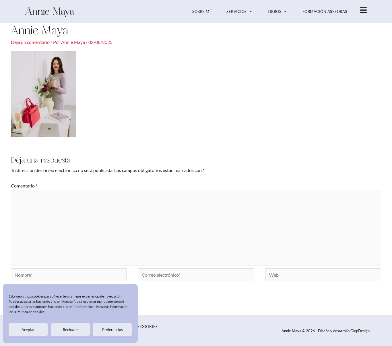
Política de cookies (30, 312)
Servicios (236, 11)
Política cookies (139, 326)
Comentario (24, 185)
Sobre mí (201, 11)
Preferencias (112, 329)
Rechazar (70, 329)
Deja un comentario (30, 42)
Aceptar (28, 329)
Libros (274, 11)
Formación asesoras (324, 11)
